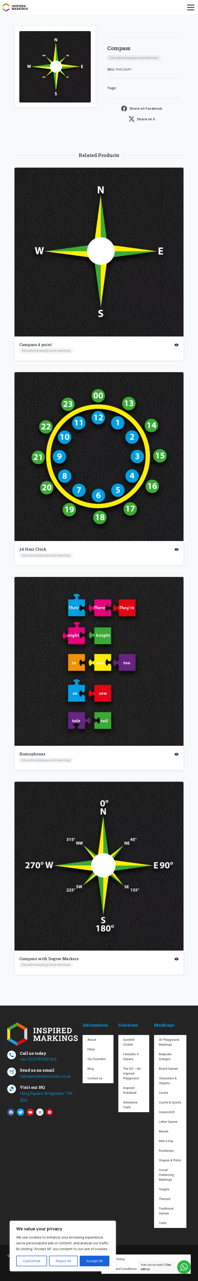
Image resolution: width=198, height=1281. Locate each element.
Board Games (168, 1068)
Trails (162, 1223)
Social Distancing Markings (166, 1174)
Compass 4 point (35, 344)
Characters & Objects (168, 1080)
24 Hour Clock (32, 549)
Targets (164, 1189)
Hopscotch (167, 1112)
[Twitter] (20, 1112)
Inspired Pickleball (129, 1090)
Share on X (146, 119)
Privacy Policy (115, 1259)
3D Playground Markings (169, 1042)
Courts (163, 1093)
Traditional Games (166, 1211)
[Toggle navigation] (191, 7)
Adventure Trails (130, 1105)
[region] (63, 1246)
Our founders (96, 1059)
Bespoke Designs (165, 1056)
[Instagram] (39, 1112)
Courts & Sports (170, 1102)
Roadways (166, 1150)
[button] (87, 34)
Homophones (32, 753)
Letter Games (168, 1121)
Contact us (94, 1078)
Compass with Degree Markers (48, 958)
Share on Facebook (145, 108)
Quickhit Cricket (128, 1042)
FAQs (91, 1049)
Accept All (94, 1261)
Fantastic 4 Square (130, 1056)
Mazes (163, 1131)
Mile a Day (166, 1141)
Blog (90, 1068)
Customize (31, 1261)
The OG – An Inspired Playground (132, 1073)
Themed (164, 1199)
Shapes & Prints (170, 1160)
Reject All (63, 1261)
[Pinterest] (49, 1112)
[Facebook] (10, 1112)
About (91, 1039)
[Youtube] (30, 1112)
